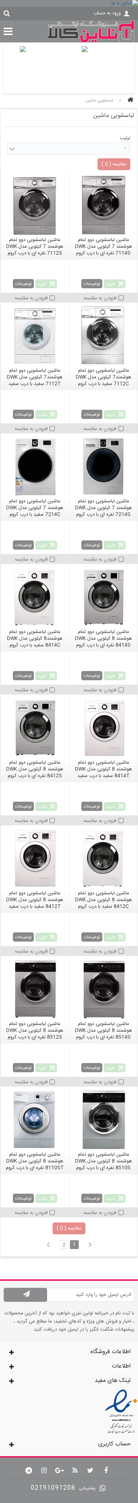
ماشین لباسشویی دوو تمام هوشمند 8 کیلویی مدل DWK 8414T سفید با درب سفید (103, 769)
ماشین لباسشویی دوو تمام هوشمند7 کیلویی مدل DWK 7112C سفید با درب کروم (103, 377)
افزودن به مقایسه (100, 298)
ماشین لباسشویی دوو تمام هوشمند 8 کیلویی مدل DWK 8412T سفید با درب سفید (34, 900)
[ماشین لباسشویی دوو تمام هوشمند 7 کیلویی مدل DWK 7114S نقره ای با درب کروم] (104, 205)
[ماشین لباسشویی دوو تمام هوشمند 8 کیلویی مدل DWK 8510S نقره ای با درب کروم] (104, 1119)
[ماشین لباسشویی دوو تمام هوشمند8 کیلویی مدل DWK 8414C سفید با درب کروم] (35, 597)
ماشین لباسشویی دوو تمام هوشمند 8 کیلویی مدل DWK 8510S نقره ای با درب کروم (103, 1161)
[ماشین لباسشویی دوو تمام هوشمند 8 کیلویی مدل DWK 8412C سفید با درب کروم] (104, 858)
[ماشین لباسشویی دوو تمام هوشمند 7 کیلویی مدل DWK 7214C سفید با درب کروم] (35, 466)
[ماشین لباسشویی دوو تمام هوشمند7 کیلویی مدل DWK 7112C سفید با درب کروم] (104, 335)
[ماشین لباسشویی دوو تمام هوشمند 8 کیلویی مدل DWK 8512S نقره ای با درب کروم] (35, 989)
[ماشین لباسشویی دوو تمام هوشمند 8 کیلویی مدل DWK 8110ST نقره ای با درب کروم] (35, 1119)
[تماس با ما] (69, 3)
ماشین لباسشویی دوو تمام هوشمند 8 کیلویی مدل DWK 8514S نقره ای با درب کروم (103, 1031)
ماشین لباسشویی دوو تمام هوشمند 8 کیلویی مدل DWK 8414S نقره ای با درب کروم (103, 639)
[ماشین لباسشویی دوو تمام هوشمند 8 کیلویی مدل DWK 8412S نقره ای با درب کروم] (35, 727)
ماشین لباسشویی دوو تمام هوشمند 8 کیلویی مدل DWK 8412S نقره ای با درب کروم (34, 769)
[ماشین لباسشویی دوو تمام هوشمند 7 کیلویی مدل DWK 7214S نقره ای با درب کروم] (104, 466)
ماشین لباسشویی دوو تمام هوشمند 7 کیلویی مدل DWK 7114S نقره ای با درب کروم (103, 247)
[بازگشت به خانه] (129, 100)
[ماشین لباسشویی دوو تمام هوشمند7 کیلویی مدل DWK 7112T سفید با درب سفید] (35, 335)
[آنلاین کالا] (90, 41)
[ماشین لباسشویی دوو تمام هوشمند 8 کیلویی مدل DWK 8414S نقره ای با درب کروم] (104, 597)
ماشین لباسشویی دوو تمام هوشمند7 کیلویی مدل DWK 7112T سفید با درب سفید (35, 377)
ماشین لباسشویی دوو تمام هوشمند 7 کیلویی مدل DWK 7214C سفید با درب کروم (34, 508)
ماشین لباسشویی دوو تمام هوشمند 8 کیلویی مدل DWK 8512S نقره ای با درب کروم (34, 1031)
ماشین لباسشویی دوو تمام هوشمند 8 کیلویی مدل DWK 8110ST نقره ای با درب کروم (35, 1161)
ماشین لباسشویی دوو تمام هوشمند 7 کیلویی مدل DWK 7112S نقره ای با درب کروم (34, 247)
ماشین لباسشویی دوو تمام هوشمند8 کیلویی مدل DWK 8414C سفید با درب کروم (35, 639)
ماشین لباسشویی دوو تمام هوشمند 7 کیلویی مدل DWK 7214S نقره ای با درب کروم (103, 508)
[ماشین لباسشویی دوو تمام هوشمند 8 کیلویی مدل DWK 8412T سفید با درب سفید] (35, 858)
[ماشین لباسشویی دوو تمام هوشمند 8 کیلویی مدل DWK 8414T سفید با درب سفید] (104, 727)
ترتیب (125, 138)
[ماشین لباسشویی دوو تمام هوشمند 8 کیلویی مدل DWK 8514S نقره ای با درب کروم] (104, 989)
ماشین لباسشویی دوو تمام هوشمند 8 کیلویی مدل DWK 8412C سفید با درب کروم (103, 900)
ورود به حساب (107, 13)
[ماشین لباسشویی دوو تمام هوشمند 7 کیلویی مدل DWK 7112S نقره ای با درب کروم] (35, 205)
